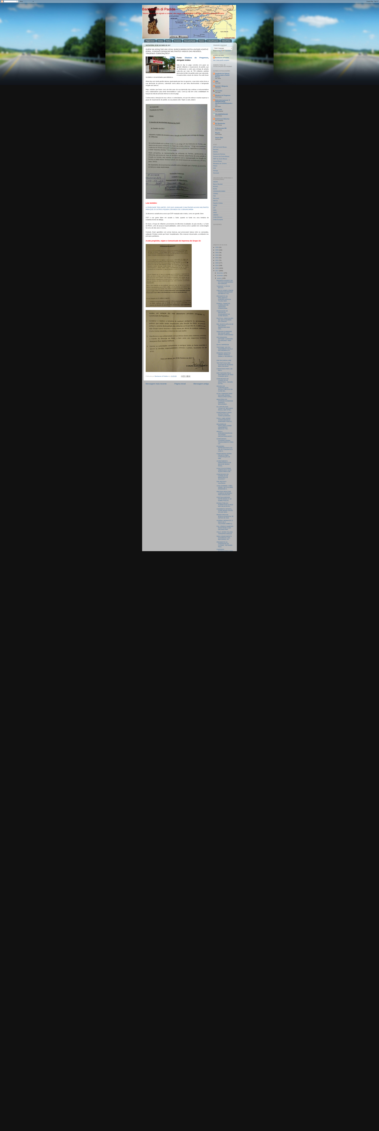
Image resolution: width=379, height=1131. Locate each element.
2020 (217, 263)
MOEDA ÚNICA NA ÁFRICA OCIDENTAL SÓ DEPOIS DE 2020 (225, 516)
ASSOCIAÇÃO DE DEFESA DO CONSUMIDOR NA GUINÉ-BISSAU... (223, 313)
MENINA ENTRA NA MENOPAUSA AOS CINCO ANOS (223, 1054)
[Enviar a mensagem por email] (182, 376)
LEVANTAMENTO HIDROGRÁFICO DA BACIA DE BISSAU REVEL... (224, 463)
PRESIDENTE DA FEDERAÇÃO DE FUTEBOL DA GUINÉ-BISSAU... (224, 606)
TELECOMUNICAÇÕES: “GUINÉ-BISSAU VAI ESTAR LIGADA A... (224, 851)
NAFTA (215, 200)
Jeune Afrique (217, 161)
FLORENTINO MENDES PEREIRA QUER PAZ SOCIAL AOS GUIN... (224, 579)
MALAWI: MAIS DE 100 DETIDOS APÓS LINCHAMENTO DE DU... (224, 713)
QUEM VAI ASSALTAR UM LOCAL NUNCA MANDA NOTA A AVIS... (225, 699)
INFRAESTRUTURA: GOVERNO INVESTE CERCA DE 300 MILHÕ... (224, 679)
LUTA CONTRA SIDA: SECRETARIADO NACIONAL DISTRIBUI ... (224, 816)
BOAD (215, 189)
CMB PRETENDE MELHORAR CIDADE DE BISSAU (224, 1008)
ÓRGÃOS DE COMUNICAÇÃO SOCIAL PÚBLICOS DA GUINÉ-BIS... (224, 388)
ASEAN (215, 182)
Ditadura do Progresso (196, 58)
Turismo (201, 41)
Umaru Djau (219, 137)
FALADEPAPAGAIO (221, 114)
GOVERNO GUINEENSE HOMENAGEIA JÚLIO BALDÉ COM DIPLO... (224, 740)
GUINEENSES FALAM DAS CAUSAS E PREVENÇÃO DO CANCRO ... (223, 572)
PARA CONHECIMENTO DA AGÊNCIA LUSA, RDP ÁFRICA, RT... (224, 538)
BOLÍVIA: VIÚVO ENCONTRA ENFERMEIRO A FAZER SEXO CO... (225, 720)
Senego (215, 170)
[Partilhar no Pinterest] (189, 376)
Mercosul (216, 198)
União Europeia (218, 219)
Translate (228, 50)
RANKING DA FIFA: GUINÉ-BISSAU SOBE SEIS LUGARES (224, 840)
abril (218, 1089)
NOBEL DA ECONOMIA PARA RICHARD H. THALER (224, 1071)
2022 (217, 257)
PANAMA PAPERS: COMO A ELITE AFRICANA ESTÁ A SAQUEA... (225, 751)
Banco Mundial (217, 184)
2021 (217, 260)
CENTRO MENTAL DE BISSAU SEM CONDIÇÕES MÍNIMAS (225, 1014)
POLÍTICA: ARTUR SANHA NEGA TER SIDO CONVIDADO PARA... (225, 920)
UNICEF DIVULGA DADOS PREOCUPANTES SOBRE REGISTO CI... (225, 746)
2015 (217, 1103)
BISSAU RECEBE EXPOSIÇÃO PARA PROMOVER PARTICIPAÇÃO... (223, 803)
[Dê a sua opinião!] (184, 376)
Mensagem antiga (201, 384)
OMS (214, 210)
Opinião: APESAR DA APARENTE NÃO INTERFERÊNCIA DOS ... (224, 619)
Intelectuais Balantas (222, 119)
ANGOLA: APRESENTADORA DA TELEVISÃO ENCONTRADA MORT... (225, 434)
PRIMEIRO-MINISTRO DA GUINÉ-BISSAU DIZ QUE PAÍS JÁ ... (225, 789)
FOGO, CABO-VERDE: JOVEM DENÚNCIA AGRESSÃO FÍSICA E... (225, 420)
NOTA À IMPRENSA (223, 344)
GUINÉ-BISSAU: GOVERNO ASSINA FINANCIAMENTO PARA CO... (225, 441)
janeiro (219, 1097)
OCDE (215, 205)
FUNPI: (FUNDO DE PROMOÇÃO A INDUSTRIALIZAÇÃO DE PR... (224, 898)
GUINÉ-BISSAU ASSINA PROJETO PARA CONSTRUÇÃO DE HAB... (224, 456)
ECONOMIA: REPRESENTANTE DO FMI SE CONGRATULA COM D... (224, 449)
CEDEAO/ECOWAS (219, 191)
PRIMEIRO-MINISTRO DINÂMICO (224, 835)
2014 (217, 1105)
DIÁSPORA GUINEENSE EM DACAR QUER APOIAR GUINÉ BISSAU (225, 333)
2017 (217, 270)
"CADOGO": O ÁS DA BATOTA (223, 287)
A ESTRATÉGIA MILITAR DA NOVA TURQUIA (224, 903)
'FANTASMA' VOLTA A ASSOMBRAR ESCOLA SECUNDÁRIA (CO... (225, 349)
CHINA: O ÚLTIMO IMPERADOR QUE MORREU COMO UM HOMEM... (224, 824)
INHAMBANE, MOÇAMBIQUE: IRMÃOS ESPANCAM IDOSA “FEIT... (224, 644)
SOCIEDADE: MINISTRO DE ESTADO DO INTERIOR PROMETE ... (225, 972)
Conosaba (218, 91)
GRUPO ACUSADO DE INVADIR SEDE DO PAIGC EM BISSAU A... (224, 767)
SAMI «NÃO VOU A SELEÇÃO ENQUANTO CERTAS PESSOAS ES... (225, 866)
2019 (217, 265)
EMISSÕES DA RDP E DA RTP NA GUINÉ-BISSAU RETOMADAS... (225, 282)
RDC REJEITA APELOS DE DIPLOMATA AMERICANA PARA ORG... (225, 326)
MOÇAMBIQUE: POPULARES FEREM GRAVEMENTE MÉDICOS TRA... (224, 426)
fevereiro (220, 1094)
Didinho (215, 152)
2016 (217, 1100)
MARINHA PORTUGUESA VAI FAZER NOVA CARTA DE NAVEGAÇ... (225, 773)
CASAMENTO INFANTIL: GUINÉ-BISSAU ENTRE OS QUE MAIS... (225, 510)
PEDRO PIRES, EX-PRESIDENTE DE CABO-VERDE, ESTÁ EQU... (224, 706)
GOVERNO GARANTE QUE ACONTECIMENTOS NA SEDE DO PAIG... (225, 672)
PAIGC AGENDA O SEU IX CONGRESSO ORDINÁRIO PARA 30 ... (225, 626)
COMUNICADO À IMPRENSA (222, 762)
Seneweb (216, 173)
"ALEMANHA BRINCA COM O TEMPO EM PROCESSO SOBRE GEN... (224, 880)
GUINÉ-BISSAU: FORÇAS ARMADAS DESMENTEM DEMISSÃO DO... (225, 796)
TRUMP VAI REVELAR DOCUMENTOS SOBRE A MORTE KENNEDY (225, 637)
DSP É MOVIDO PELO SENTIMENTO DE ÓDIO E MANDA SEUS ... (225, 374)
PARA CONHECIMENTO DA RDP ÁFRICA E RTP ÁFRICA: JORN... (225, 955)
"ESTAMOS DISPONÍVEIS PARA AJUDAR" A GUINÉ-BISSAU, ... (225, 757)
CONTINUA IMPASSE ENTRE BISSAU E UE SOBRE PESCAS (224, 499)
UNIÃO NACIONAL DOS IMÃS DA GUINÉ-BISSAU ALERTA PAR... (225, 612)
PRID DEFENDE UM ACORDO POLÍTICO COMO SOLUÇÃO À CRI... (224, 659)
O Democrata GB (220, 128)
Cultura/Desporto (212, 41)
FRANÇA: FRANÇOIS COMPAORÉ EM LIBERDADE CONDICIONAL (223, 306)
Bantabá (215, 149)
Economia (177, 41)
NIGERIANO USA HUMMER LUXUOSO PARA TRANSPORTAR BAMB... (224, 585)
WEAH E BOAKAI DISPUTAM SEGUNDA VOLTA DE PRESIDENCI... (224, 728)
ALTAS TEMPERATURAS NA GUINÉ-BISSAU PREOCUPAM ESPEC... (225, 395)
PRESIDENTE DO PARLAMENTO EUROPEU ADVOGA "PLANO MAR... (224, 298)
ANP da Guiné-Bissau (220, 147)
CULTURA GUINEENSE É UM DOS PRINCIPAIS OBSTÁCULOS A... (225, 926)
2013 (217, 1108)
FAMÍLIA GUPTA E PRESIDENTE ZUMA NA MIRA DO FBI (225, 734)
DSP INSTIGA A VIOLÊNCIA (221, 482)
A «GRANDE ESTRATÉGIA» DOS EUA (224, 985)
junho (219, 1084)
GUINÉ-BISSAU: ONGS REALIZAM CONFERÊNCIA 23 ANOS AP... (224, 873)
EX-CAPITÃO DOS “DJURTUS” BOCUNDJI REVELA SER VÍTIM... (225, 408)
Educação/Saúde (189, 41)
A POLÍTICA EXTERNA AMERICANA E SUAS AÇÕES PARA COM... (224, 470)
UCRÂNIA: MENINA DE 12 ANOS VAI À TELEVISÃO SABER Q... (225, 522)
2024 (217, 252)
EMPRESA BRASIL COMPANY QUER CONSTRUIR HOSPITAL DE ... (225, 979)
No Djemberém (220, 123)
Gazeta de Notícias (219, 154)
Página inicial (150, 41)
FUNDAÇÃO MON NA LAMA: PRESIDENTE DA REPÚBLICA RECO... (225, 1059)
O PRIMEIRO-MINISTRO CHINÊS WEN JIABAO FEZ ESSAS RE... (224, 1003)
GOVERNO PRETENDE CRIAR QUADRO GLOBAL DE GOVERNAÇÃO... (224, 992)
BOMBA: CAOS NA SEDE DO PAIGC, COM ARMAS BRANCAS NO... (225, 779)
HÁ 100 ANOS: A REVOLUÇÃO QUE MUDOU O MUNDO (223, 631)
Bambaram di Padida (158, 9)
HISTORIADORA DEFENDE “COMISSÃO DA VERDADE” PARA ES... (225, 340)
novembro (220, 275)
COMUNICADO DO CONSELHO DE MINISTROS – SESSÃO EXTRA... (225, 381)
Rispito (217, 133)
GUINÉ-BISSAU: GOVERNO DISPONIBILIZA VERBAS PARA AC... (224, 687)
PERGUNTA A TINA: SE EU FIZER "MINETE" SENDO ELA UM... (225, 908)
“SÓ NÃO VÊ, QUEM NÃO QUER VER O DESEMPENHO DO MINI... (225, 599)
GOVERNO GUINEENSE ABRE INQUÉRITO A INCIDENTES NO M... (224, 693)
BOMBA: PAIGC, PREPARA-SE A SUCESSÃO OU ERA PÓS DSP (224, 948)
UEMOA (215, 215)
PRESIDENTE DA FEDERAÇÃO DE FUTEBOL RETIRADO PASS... (224, 544)
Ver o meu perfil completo (221, 60)
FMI (214, 196)
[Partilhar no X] (186, 376)
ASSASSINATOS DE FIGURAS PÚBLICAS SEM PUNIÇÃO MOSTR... (224, 1036)
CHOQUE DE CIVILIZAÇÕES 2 (223, 997)
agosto (219, 1079)
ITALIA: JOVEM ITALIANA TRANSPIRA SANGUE (225, 532)
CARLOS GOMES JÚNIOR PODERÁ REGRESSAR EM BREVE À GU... (225, 292)
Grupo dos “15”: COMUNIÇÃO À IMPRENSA (222, 960)
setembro (220, 1076)
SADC (215, 212)
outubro (219, 278)
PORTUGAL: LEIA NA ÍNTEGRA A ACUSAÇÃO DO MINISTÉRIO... (225, 936)
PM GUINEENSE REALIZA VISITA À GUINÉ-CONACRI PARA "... (225, 914)
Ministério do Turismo (220, 163)
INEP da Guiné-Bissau (220, 159)
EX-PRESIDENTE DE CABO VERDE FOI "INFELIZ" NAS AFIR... (224, 665)
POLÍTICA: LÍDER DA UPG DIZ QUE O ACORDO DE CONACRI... (225, 320)
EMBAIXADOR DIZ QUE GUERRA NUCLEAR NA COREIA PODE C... (225, 846)
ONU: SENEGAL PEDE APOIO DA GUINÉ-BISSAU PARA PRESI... (224, 966)
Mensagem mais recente (156, 384)
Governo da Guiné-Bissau (221, 156)
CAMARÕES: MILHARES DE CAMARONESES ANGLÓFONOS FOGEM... (224, 565)
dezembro (220, 273)
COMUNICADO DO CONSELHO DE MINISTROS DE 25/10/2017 (223, 477)
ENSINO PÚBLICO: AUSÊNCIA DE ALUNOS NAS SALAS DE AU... (225, 504)
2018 (217, 268)
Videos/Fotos (226, 41)
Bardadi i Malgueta (221, 86)
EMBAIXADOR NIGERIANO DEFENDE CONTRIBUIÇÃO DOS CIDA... (225, 1047)
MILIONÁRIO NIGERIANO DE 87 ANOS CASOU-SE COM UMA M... (225, 592)
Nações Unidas (218, 203)
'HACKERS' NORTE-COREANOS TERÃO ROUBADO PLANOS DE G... (225, 1021)
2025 (217, 250)
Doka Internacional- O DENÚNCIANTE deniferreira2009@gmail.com (223, 102)
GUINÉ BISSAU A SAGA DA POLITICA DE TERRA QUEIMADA (224, 414)
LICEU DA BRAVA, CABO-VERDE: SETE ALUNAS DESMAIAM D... (225, 487)
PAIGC (215, 166)
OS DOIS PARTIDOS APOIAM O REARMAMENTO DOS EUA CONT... (224, 651)
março (219, 1092)
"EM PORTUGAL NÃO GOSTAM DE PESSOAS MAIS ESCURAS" (225, 364)
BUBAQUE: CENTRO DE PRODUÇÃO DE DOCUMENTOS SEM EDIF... (224, 1028)
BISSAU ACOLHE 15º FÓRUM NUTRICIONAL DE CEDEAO (225, 558)
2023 (217, 255)
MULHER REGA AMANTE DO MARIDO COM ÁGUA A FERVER (225, 809)
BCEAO (215, 186)
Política (168, 41)
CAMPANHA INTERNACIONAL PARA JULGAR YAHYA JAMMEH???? (225, 552)
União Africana (217, 217)
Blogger (195, 1116)
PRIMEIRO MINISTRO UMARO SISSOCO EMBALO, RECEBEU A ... (224, 355)
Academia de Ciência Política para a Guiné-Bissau (222, 75)
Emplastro (218, 109)
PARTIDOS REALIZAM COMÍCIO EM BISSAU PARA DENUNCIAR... (224, 493)
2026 (217, 247)
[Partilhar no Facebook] (188, 376)
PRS (214, 168)
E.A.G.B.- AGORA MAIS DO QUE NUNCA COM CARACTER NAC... (224, 1065)
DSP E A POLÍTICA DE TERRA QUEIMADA (224, 784)
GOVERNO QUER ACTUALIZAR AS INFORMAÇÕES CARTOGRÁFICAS (223, 858)
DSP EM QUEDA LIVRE (224, 360)
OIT (214, 208)
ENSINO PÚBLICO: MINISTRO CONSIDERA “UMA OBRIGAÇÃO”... (225, 941)
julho (218, 1081)
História (160, 41)
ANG (216, 81)
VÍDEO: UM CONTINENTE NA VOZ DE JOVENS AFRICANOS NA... (225, 830)
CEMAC (215, 193)
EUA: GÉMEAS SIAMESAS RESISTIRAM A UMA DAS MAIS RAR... (225, 528)
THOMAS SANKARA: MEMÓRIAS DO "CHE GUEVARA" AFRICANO (224, 887)
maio (218, 1086)
